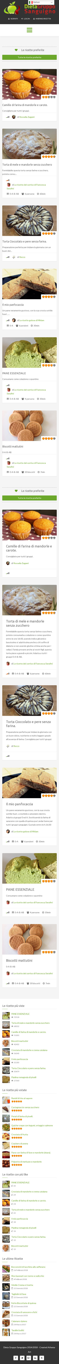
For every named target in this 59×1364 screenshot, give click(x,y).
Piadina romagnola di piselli (23, 1077)
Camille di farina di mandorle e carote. (28, 1032)
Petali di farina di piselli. (22, 1116)
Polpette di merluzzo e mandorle (26, 1161)
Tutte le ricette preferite (29, 57)
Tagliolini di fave (18, 1294)
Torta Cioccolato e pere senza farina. (28, 1068)
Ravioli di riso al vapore (21, 1098)
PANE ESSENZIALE (20, 1014)
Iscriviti (14, 19)
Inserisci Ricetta (43, 19)
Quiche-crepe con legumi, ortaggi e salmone (32, 1125)
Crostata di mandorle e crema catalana (29, 1050)
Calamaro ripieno (19, 1321)
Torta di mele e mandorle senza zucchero (30, 1023)
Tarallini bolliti (17, 1330)
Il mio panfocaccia (19, 1059)
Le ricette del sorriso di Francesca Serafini (33, 663)
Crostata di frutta (19, 1134)
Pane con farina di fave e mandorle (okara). (31, 1152)
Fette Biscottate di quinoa (23, 1303)
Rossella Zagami (26, 117)
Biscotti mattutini (19, 1041)
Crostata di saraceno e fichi (24, 1312)
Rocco (22, 257)
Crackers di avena (19, 1143)
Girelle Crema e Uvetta (22, 1285)
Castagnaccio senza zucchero (25, 1107)
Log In (27, 19)
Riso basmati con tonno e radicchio (27, 1276)
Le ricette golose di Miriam (31, 320)
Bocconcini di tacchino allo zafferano (28, 1267)
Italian (36, 2)
